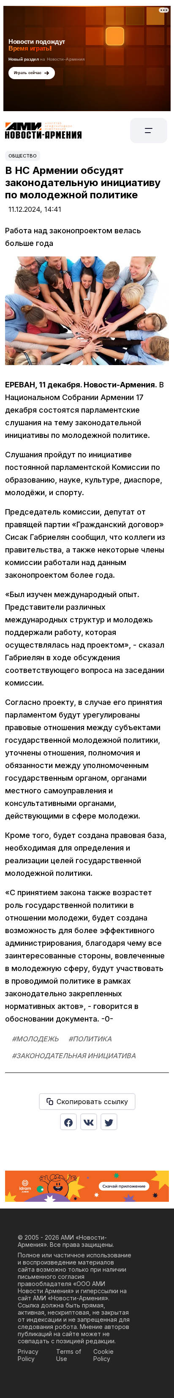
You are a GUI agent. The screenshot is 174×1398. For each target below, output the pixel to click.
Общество (22, 156)
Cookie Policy (103, 1355)
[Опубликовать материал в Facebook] (68, 1122)
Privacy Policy (28, 1355)
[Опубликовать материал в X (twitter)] (109, 1122)
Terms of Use (68, 1355)
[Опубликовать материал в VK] (89, 1122)
